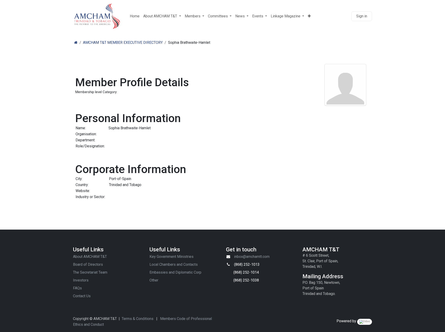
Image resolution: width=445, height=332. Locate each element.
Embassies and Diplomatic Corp (175, 272)
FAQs (77, 288)
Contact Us (82, 296)
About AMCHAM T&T (90, 256)
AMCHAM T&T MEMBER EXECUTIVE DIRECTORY (123, 42)
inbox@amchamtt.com (252, 256)
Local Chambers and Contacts (173, 264)
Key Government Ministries (171, 256)
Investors (81, 280)
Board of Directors (88, 264)
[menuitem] (134, 16)
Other (153, 280)
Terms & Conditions (137, 318)
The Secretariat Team (90, 272)
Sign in (361, 16)
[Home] (76, 42)
